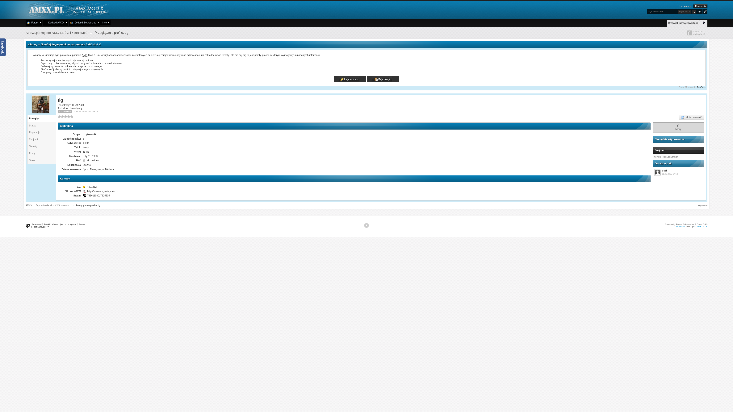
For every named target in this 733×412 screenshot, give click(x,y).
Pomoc (82, 224)
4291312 (92, 186)
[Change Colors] (704, 11)
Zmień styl (36, 224)
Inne (104, 22)
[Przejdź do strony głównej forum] (68, 9)
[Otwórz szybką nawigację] (703, 23)
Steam (32, 160)
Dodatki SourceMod (84, 22)
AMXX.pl (690, 226)
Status (32, 125)
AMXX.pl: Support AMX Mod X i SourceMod (48, 205)
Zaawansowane (699, 11)
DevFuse (701, 87)
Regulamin (702, 205)
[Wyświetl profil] (657, 172)
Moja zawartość (693, 117)
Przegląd (34, 118)
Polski (47, 224)
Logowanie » (685, 6)
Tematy (33, 146)
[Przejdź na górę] (366, 225)
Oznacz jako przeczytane (64, 224)
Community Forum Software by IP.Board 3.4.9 (686, 224)
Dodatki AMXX (56, 22)
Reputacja (34, 132)
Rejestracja (700, 6)
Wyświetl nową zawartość (683, 23)
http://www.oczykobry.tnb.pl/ (102, 191)
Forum (34, 22)
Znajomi (33, 139)
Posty (32, 153)
